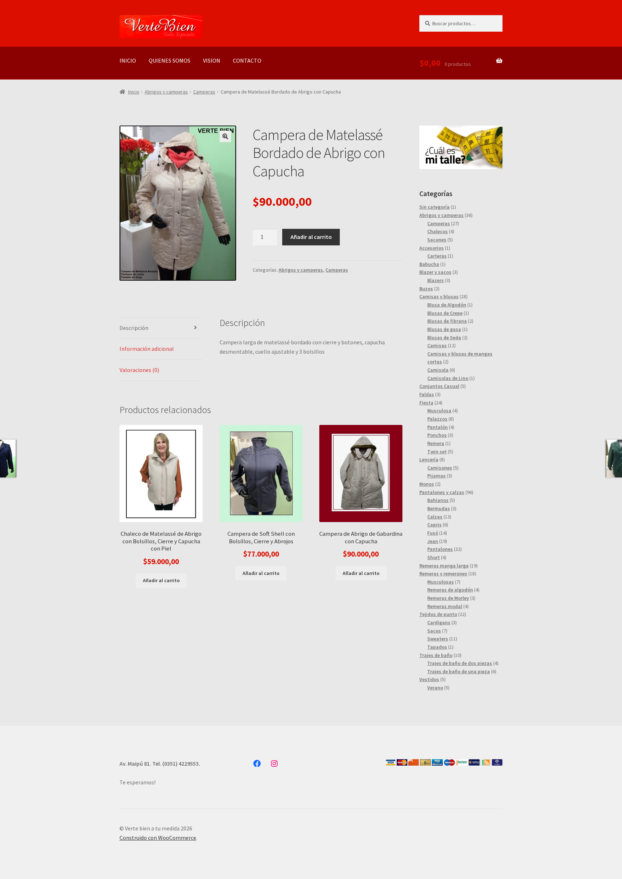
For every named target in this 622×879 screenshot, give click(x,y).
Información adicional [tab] (147, 348)
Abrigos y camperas (166, 92)
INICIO (128, 60)
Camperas (204, 92)
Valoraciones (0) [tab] (139, 369)
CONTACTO (247, 60)
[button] (225, 136)
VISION (211, 60)
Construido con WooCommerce (158, 837)
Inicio (133, 92)
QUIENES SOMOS (169, 60)
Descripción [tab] (134, 327)
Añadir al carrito (311, 236)
